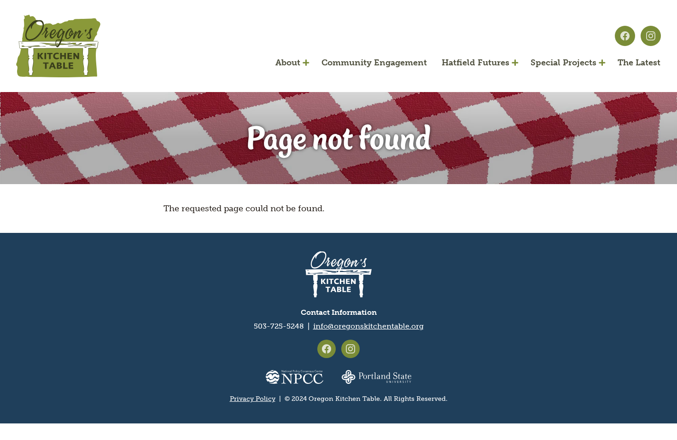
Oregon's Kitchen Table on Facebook (625, 36)
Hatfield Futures (475, 63)
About (287, 63)
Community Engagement (374, 63)
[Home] (58, 46)
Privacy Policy (252, 399)
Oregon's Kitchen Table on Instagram (651, 36)
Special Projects (563, 63)
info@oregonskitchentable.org (368, 326)
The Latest (639, 63)
